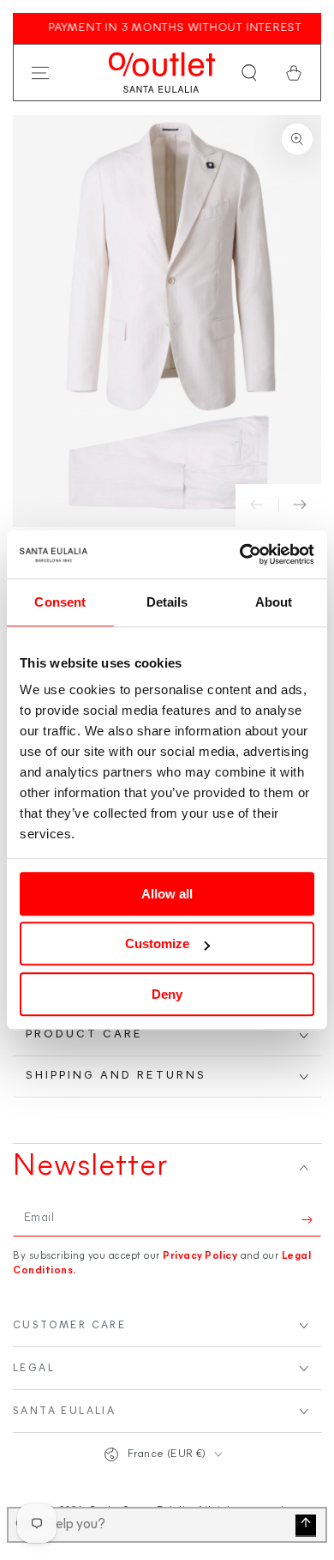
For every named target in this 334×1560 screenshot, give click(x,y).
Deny (167, 994)
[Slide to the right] (299, 505)
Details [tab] (167, 602)
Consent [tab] (60, 602)
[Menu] (40, 73)
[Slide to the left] (257, 505)
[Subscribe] (311, 1219)
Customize (157, 943)
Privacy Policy (200, 1256)
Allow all (167, 893)
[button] (249, 73)
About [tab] (274, 602)
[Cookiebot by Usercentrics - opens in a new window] (240, 554)
